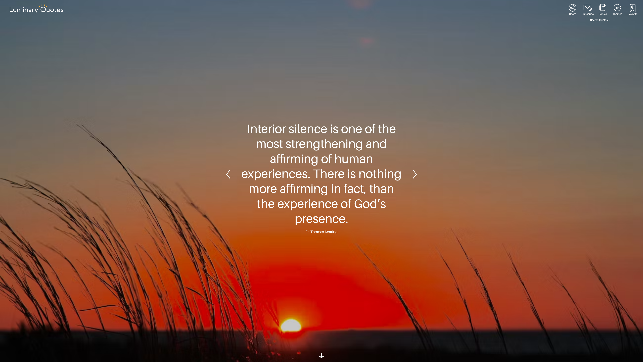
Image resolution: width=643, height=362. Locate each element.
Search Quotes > (600, 20)
